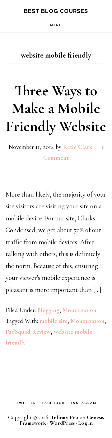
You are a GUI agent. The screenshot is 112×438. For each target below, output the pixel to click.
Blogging (48, 310)
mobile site (54, 321)
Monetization (79, 310)
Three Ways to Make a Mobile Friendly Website (56, 108)
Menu (56, 25)
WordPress (62, 422)
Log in (85, 422)
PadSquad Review (28, 332)
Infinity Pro (65, 417)
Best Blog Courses (56, 11)
